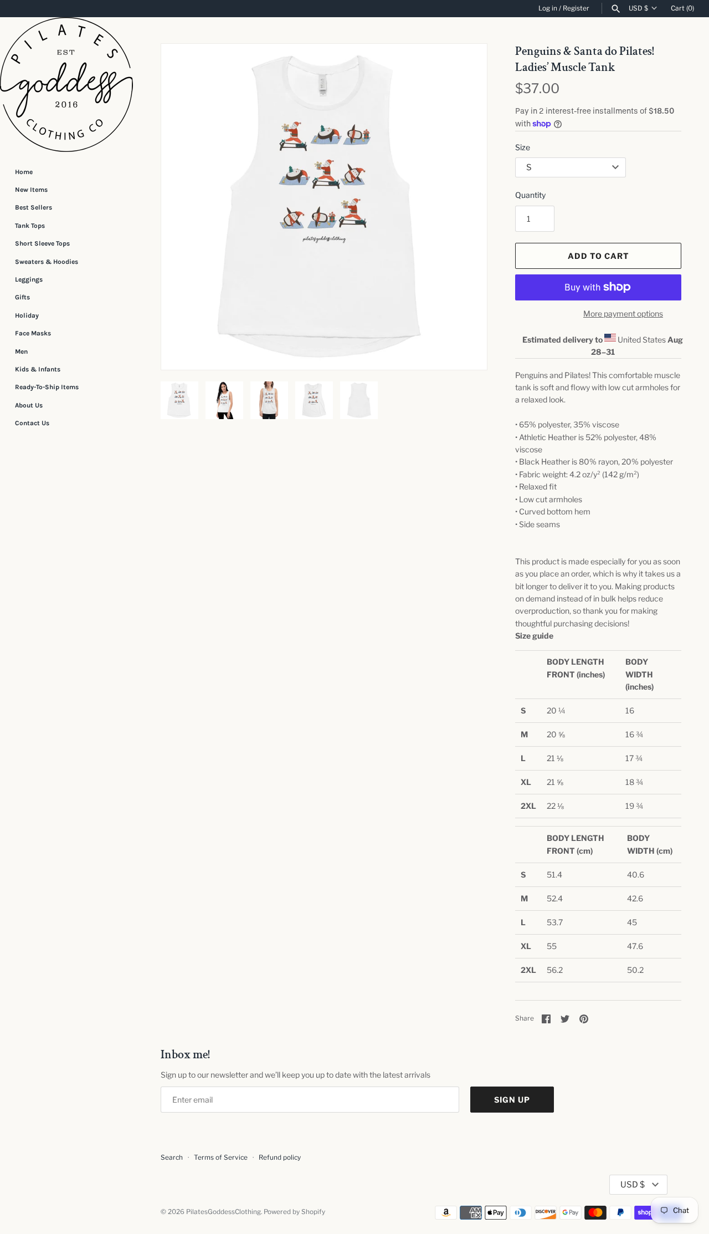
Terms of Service (221, 1157)
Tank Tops (30, 226)
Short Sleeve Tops (42, 243)
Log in (547, 8)
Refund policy (280, 1157)
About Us (29, 405)
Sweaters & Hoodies (46, 262)
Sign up (512, 1099)
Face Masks (33, 333)
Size (522, 147)
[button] (463, 207)
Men (21, 351)
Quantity (530, 195)
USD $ (638, 8)
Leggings (29, 279)
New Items (31, 189)
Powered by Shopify (294, 1212)
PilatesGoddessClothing (223, 1212)
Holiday (27, 315)
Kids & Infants (37, 369)
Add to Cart (598, 256)
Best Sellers (33, 207)
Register (576, 8)
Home (24, 172)
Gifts (22, 297)
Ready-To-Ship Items (47, 387)
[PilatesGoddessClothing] (66, 84)
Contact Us (32, 423)
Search (172, 1157)
